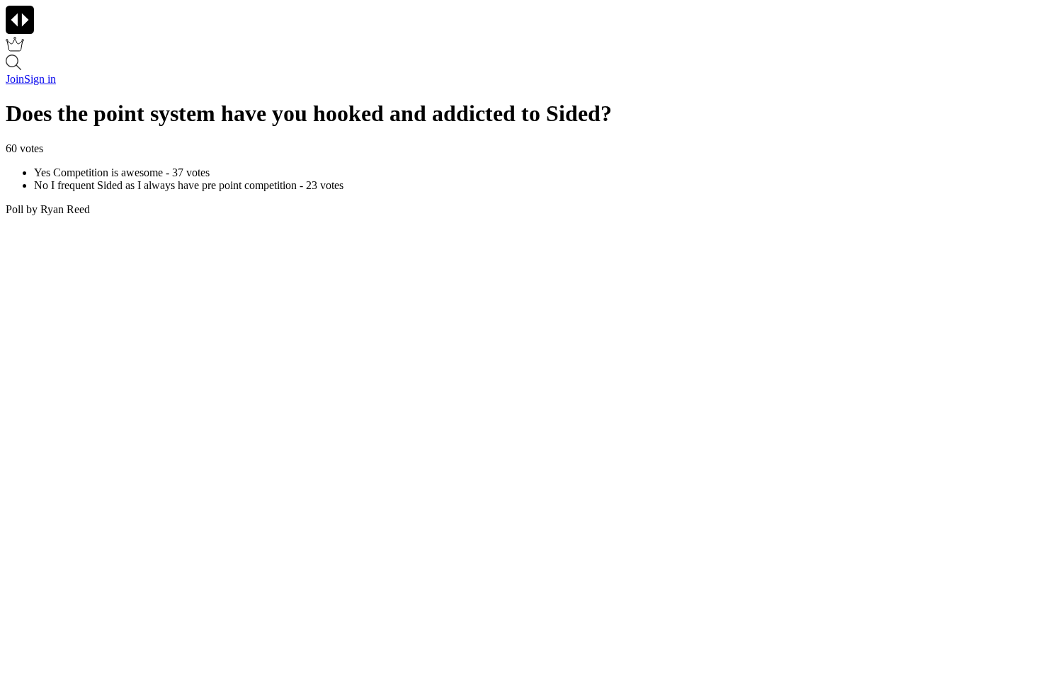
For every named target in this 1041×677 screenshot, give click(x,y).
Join (15, 79)
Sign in (40, 79)
